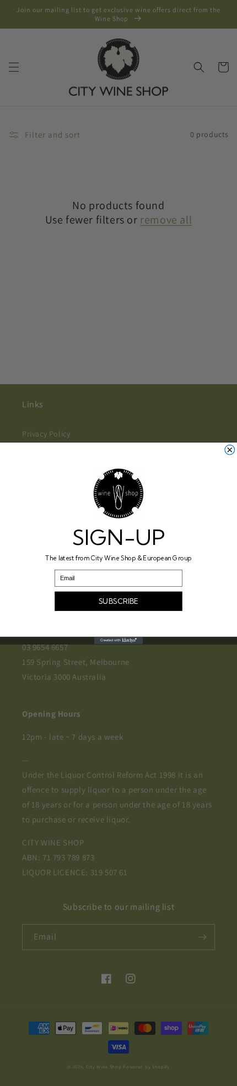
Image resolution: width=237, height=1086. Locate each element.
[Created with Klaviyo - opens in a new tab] (118, 639)
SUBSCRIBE (119, 600)
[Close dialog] (230, 450)
